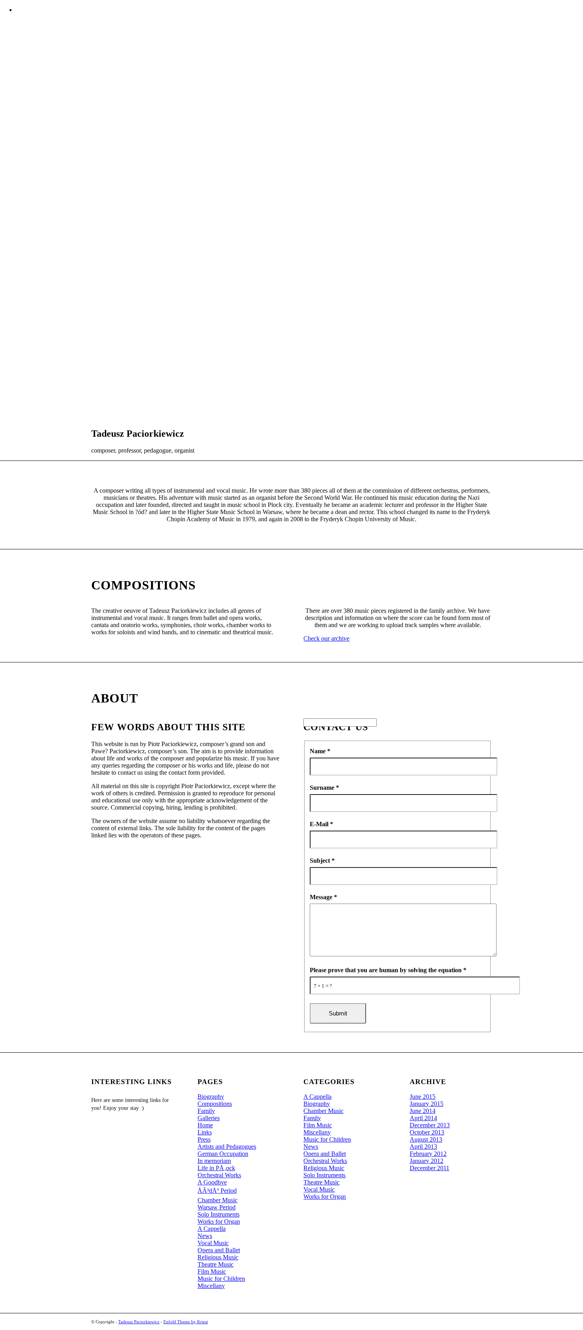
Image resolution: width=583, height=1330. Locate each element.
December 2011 (429, 1168)
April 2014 (423, 1118)
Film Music (212, 1271)
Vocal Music (213, 1243)
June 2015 (422, 1096)
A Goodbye (212, 1182)
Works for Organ (219, 1221)
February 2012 (428, 1153)
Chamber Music (218, 1200)
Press (204, 1139)
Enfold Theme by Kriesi (185, 1321)
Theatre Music (216, 1264)
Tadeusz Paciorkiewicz (138, 1321)
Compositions (215, 1103)
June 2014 (422, 1110)
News (205, 1235)
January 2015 (426, 1103)
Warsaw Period (217, 1207)
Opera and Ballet (219, 1250)
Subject (322, 860)
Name (320, 751)
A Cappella (212, 1228)
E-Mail (321, 824)
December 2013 (430, 1125)
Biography (211, 1096)
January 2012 (426, 1160)
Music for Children (221, 1278)
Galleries (209, 1118)
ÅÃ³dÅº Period (217, 1190)
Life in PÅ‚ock (216, 1168)
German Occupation (223, 1153)
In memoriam (214, 1160)
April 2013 (423, 1146)
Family (206, 1110)
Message (323, 897)
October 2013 (427, 1132)
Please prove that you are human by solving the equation (388, 970)
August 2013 (426, 1139)
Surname (324, 787)
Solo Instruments (219, 1214)
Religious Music (218, 1257)
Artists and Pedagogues (227, 1146)
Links (205, 1132)
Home (205, 1125)
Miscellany (211, 1285)
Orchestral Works (219, 1175)
